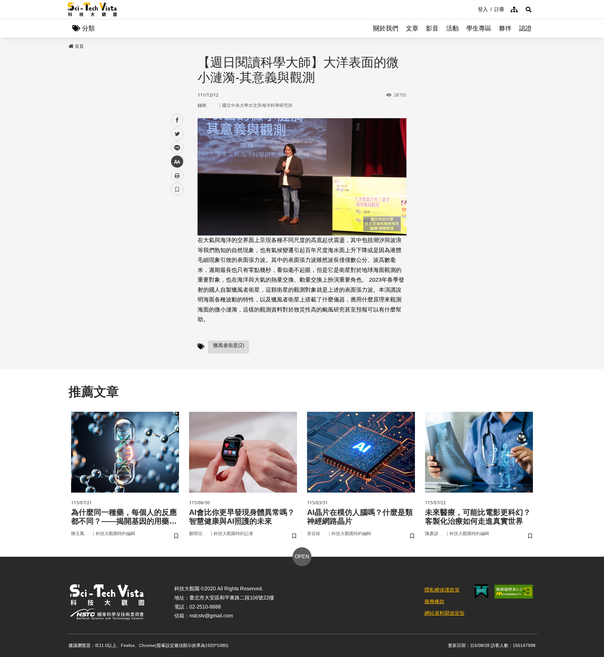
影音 (432, 28)
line (175, 148)
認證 (525, 28)
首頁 (79, 46)
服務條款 (434, 601)
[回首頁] (92, 9)
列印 (177, 175)
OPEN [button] (302, 556)
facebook (177, 120)
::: (473, 9)
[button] (528, 9)
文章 (412, 28)
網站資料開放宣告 (444, 613)
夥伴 (505, 28)
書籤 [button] (177, 189)
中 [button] (177, 161)
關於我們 (385, 28)
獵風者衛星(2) (228, 345)
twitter (177, 134)
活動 (452, 28)
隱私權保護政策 (442, 590)
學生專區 (478, 28)
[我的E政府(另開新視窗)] (481, 591)
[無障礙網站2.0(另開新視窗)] (514, 592)
